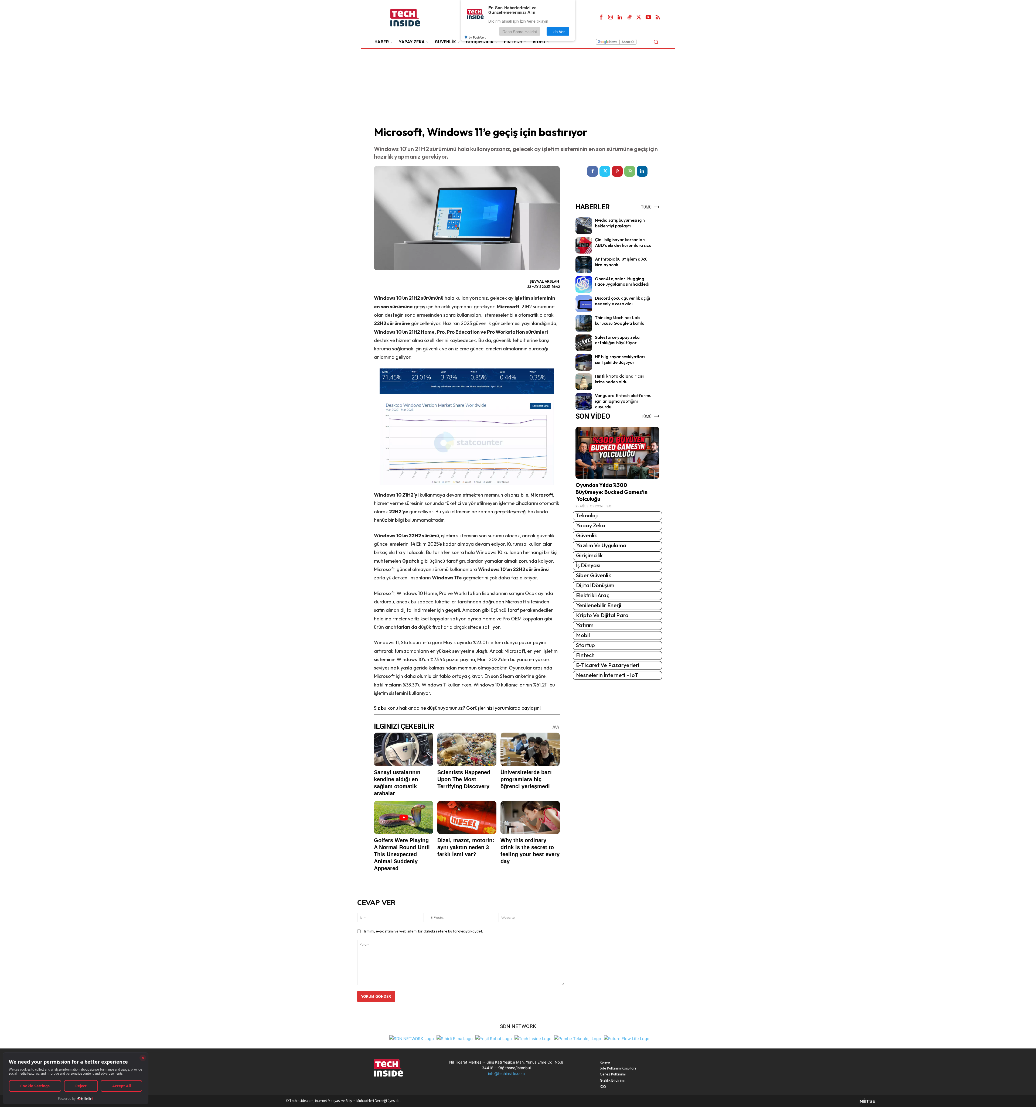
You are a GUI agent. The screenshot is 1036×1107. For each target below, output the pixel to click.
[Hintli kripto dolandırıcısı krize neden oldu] (583, 381)
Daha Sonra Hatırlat (519, 31)
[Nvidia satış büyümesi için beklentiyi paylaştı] (583, 225)
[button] (655, 41)
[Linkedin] (620, 17)
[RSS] (657, 17)
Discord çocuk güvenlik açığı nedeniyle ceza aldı (622, 300)
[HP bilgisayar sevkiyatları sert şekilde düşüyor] (583, 362)
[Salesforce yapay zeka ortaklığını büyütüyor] (583, 342)
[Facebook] (601, 17)
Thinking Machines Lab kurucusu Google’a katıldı (620, 320)
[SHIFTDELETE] (411, 1038)
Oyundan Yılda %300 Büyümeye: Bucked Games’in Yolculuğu (611, 491)
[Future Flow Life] (626, 1038)
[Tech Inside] (532, 1038)
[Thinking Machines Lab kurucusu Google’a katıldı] (583, 323)
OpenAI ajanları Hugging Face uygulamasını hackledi (622, 281)
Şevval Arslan (544, 281)
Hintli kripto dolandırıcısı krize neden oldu (619, 378)
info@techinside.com (506, 1073)
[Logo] (412, 17)
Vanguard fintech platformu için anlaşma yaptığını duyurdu (623, 401)
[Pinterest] (617, 171)
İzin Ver (558, 31)
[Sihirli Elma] (455, 1038)
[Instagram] (610, 17)
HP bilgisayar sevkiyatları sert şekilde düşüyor (620, 359)
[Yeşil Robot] (493, 1038)
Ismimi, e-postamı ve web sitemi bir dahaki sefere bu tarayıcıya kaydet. (423, 931)
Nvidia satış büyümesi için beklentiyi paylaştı (620, 222)
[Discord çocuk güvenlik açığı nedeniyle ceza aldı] (583, 303)
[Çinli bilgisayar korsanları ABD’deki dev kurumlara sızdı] (583, 245)
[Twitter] (639, 17)
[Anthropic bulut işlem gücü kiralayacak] (583, 264)
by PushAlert (477, 37)
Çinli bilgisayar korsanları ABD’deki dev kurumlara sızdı (624, 242)
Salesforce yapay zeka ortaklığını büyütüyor (617, 340)
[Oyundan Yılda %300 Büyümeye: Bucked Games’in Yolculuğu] (617, 453)
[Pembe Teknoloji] (577, 1038)
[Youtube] (648, 17)
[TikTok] (629, 17)
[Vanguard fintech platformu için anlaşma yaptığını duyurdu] (583, 401)
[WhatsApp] (629, 171)
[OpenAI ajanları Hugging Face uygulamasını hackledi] (583, 284)
